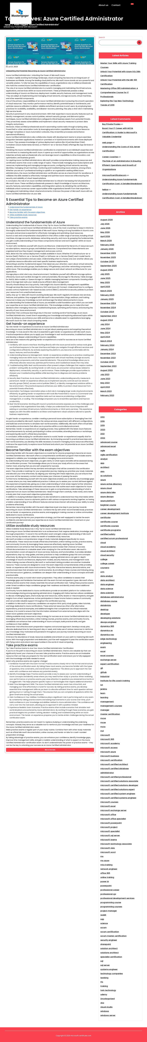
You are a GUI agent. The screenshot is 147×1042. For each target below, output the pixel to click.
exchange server (108, 659)
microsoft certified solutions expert (117, 789)
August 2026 (106, 219)
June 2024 (105, 328)
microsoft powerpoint (111, 823)
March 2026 (106, 240)
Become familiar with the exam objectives (27, 212)
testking (104, 977)
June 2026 (105, 228)
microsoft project (109, 827)
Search (102, 37)
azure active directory (111, 484)
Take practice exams (18, 217)
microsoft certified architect (114, 764)
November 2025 (108, 257)
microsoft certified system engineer (117, 793)
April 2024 (105, 336)
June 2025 (105, 278)
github (103, 672)
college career (107, 563)
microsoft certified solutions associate (119, 781)
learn (102, 693)
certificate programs (110, 530)
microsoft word (107, 852)
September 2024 (108, 316)
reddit (103, 915)
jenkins (103, 689)
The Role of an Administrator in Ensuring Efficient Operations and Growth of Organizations (121, 165)
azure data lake (108, 492)
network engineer (108, 869)
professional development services (117, 898)
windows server (107, 1015)
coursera (104, 567)
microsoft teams (108, 839)
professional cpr (108, 894)
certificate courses (109, 525)
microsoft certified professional (115, 777)
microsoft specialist (110, 831)
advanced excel (108, 446)
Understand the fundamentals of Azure (26, 207)
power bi (104, 881)
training (104, 986)
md (102, 730)
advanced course (108, 442)
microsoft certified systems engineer (118, 797)
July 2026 (104, 223)
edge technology (108, 638)
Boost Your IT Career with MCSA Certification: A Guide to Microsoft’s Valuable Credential (119, 132)
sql (101, 961)
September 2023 (108, 366)
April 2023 (105, 387)
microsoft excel (107, 806)
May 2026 (105, 232)
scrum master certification (113, 936)
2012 (102, 417)
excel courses (107, 655)
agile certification (108, 454)
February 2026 (107, 244)
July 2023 (104, 374)
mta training (106, 864)
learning (104, 697)
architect (104, 467)
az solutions (106, 475)
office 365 (105, 873)
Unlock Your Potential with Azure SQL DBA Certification (120, 73)
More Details (50, 750)
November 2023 (108, 357)
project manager (108, 910)
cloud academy (108, 546)
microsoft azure (108, 751)
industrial (104, 676)
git (101, 668)
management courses (111, 705)
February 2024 (107, 345)
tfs (101, 982)
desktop (104, 609)
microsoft (105, 735)
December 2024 (108, 303)
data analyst (106, 576)
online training (107, 877)
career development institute (114, 513)
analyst (104, 459)
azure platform (107, 500)
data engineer (107, 584)
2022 (102, 438)
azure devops (107, 496)
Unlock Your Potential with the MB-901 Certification (118, 82)
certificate (105, 517)
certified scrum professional (114, 538)
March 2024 (106, 341)
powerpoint (106, 885)
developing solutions (110, 618)
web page (107, 142)
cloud (103, 542)
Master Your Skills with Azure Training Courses (118, 65)
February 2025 (107, 295)
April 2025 (105, 286)
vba (102, 1002)
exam (103, 647)
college (103, 559)
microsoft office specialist (113, 818)
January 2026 (107, 249)
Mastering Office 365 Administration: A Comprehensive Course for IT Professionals (119, 92)
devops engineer (108, 622)
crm (102, 572)
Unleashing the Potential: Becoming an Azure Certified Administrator (36, 71)
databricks (105, 605)
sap (102, 919)
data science (106, 588)
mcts (102, 726)
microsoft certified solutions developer (119, 785)
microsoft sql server (110, 835)
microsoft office (108, 814)
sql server (105, 965)
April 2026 (105, 236)
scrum (103, 927)
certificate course (109, 521)
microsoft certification (111, 760)
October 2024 (107, 311)
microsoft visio (107, 848)
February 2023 (107, 395)
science (104, 923)
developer (105, 613)
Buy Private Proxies (111, 124)
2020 (102, 429)
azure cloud (106, 488)
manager (104, 710)
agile (102, 450)
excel (102, 651)
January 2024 (107, 349)
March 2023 (106, 391)
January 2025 (107, 299)
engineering (106, 643)
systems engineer (109, 969)
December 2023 (108, 353)
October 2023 (107, 362)
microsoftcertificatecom (114, 175)
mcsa (103, 718)
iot (101, 684)
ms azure (104, 860)
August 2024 (106, 320)
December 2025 (108, 253)
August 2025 (106, 270)
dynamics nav (107, 634)
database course (108, 601)
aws (102, 471)
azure (103, 479)
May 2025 (105, 282)
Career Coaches (110, 156)
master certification (110, 714)
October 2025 (107, 261)
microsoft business (109, 756)
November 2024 (108, 307)
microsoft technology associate (116, 843)
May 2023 (105, 382)
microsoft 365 (107, 739)
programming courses (111, 906)
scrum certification (109, 931)
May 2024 (105, 332)
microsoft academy (110, 743)
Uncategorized (107, 998)
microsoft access (109, 747)
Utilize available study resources (22, 215)
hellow (105, 189)
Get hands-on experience (20, 209)
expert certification (109, 664)
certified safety (107, 534)
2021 (102, 433)
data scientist (107, 592)
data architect (107, 580)
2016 (102, 421)
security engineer (108, 940)
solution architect (109, 948)
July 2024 (105, 324)
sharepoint (105, 944)
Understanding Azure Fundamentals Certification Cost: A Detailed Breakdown (122, 181)
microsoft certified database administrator (114, 770)
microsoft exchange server (113, 810)
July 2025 (105, 274)
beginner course (108, 505)
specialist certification (111, 956)
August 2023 (106, 370)
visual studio (106, 1007)
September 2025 (108, 265)
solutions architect (109, 952)
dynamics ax (106, 630)
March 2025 (106, 290)
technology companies (111, 973)
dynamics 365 (107, 626)
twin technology (108, 990)
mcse (103, 722)
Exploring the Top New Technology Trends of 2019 (117, 102)
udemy (103, 994)
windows (104, 1011)
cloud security (107, 555)
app (102, 463)
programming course (110, 902)
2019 (102, 425)
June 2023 (105, 378)
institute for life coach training (115, 680)
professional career (109, 889)
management (107, 701)
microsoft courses (109, 802)
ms (101, 856)
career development (110, 509)
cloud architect (107, 551)
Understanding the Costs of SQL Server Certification (121, 148)
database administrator (112, 597)
